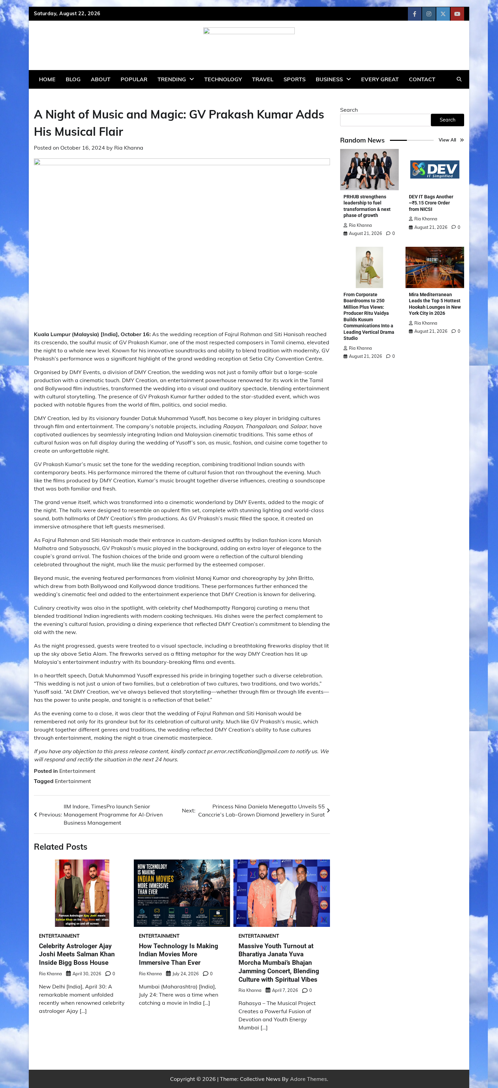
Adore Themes (308, 1078)
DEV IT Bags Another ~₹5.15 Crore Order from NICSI (431, 203)
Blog (73, 79)
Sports (295, 79)
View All (447, 140)
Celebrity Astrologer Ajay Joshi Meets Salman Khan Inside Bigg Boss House (77, 954)
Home (47, 79)
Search (349, 109)
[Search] (459, 79)
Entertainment (77, 770)
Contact (422, 79)
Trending (172, 79)
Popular (134, 79)
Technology (223, 79)
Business (329, 79)
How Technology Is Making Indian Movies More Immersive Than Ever (178, 954)
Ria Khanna (128, 147)
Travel (262, 79)
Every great (380, 79)
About (100, 79)
